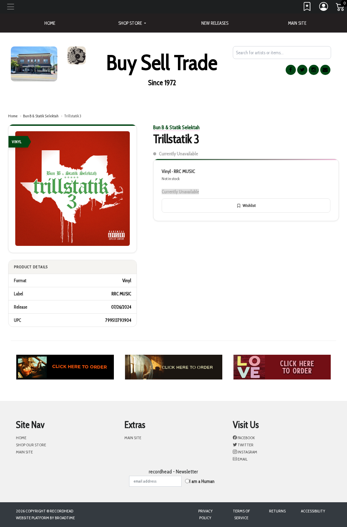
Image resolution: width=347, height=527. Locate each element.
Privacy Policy (205, 514)
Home (13, 115)
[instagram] (314, 70)
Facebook (246, 437)
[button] (132, 23)
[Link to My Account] (324, 8)
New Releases (214, 23)
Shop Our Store (31, 444)
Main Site (297, 23)
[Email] (325, 70)
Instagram (247, 451)
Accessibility (313, 510)
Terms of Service (241, 514)
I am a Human (202, 481)
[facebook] (291, 70)
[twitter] (302, 70)
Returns (277, 510)
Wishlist (249, 205)
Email (242, 459)
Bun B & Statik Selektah (41, 115)
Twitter (245, 444)
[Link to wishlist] (307, 8)
